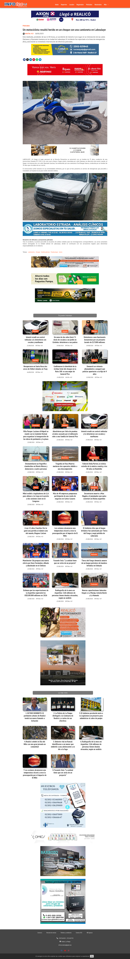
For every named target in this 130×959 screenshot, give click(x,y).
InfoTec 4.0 (29, 34)
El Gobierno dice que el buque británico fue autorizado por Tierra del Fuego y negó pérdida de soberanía (94, 532)
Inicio (57, 4)
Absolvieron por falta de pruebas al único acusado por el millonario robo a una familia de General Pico (65, 434)
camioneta (31, 252)
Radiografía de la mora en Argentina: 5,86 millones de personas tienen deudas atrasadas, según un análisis (65, 594)
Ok (92, 956)
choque (38, 252)
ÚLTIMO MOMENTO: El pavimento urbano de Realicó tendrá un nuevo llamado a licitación (35, 717)
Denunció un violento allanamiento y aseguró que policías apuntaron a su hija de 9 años (95, 370)
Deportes (64, 4)
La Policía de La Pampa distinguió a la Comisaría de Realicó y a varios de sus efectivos (63, 717)
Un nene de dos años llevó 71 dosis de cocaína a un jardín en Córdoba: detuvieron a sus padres (65, 340)
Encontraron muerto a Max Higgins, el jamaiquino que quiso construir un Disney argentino (94, 496)
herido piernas (45, 252)
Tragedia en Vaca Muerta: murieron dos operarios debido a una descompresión (65, 466)
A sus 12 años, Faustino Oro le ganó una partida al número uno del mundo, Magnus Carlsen (36, 530)
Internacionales (94, 458)
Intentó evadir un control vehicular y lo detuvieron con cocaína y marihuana (35, 340)
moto (60, 252)
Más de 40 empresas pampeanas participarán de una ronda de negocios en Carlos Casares (65, 496)
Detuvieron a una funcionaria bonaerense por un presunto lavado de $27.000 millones (94, 340)
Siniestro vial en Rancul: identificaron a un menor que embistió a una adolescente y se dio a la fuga (63, 745)
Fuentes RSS (79, 933)
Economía (35, 584)
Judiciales (65, 425)
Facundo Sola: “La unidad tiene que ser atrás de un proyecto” (65, 561)
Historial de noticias (51, 933)
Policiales (89, 4)
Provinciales (35, 425)
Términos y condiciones (66, 933)
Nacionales (98, 4)
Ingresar (90, 933)
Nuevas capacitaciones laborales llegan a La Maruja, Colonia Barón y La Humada (94, 593)
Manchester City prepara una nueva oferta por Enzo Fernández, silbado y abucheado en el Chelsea (36, 563)
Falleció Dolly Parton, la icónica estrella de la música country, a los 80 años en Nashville (94, 466)
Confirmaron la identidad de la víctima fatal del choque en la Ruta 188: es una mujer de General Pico (65, 370)
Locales (71, 4)
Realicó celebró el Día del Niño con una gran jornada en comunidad (35, 744)
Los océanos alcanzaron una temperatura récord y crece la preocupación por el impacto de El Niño (65, 532)
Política (36, 487)
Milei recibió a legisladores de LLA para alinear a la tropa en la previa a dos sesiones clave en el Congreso (36, 497)
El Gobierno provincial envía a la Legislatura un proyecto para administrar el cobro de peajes (91, 716)
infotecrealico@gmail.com (65, 945)
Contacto (39, 933)
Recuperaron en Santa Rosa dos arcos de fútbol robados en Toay (35, 367)
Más (105, 4)
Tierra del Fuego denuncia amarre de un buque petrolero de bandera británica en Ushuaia (94, 563)
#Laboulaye (54, 252)
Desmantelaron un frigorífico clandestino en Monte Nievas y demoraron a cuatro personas (35, 466)
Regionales (80, 4)
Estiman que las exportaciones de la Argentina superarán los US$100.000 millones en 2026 (35, 593)
